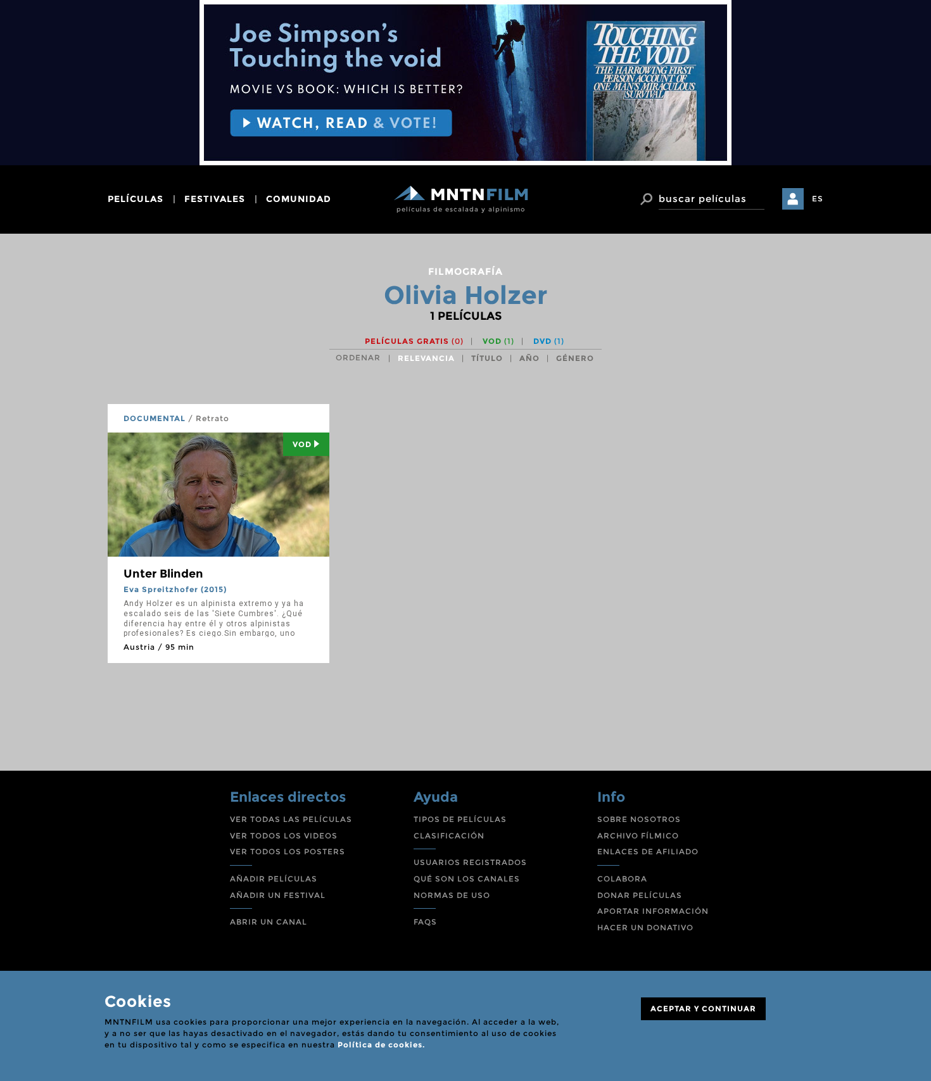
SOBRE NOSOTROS (639, 819)
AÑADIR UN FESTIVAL (278, 895)
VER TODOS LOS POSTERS (287, 851)
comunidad (298, 199)
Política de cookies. (381, 1044)
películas (135, 199)
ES (817, 198)
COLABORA (622, 878)
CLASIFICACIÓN (449, 835)
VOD (498, 341)
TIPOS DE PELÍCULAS (460, 819)
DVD (548, 341)
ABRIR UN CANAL (268, 921)
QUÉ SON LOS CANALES (467, 878)
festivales (214, 199)
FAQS (425, 921)
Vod (302, 444)
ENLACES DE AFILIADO (648, 851)
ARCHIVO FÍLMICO (638, 835)
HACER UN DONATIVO (645, 927)
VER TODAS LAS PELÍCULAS (291, 819)
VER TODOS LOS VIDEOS (284, 835)
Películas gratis (414, 341)
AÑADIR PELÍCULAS (273, 878)
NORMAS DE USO (452, 895)
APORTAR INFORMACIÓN (653, 911)
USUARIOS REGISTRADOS (470, 862)
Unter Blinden (163, 574)
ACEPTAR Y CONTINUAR (703, 1008)
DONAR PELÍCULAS (639, 895)
